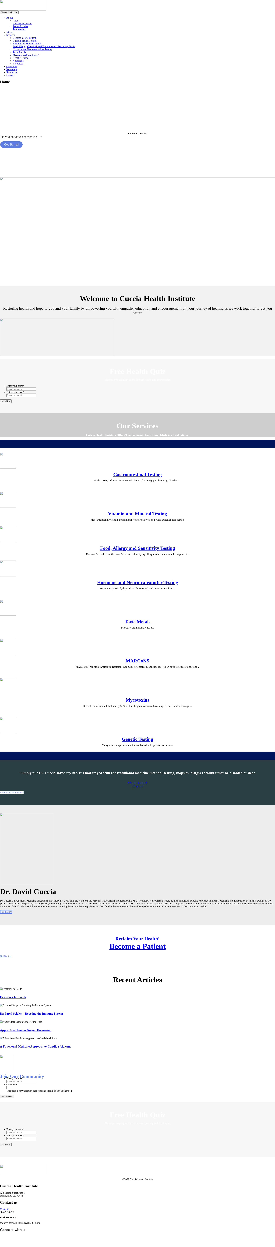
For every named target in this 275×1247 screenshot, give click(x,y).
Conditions (11, 66)
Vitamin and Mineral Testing (27, 43)
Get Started (11, 144)
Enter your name (15, 385)
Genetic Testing (20, 58)
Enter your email (15, 392)
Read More (6, 911)
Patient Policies (20, 26)
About (9, 17)
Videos (9, 32)
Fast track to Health (13, 997)
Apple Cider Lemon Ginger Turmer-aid (25, 1030)
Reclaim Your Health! (137, 938)
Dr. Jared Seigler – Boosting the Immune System (31, 1013)
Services (10, 35)
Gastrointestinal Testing (137, 474)
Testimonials (19, 29)
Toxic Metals (19, 52)
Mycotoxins (137, 700)
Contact (10, 75)
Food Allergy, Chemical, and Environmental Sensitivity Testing (44, 46)
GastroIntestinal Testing (24, 40)
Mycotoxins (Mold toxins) (26, 55)
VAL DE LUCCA (137, 783)
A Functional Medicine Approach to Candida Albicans (35, 1046)
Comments (11, 1084)
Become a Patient (137, 946)
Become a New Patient (24, 37)
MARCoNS (137, 660)
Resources (18, 63)
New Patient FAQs (22, 23)
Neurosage (18, 60)
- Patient (137, 786)
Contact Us (5, 1209)
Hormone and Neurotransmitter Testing (32, 49)
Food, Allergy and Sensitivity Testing (137, 548)
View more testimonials (12, 792)
